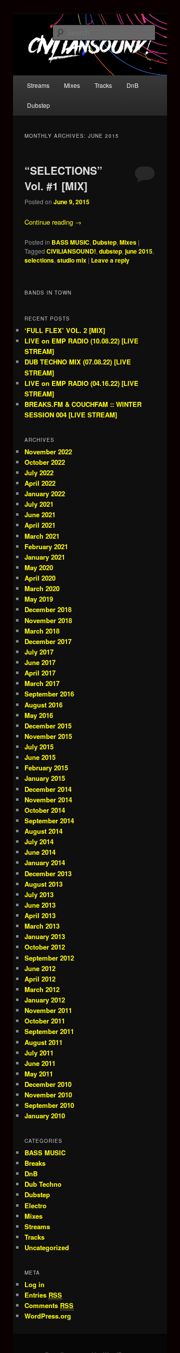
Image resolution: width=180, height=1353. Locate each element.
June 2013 (40, 905)
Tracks (103, 85)
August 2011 (43, 1042)
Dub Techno (43, 1184)
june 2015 (138, 251)
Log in (34, 1284)
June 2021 (40, 514)
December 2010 (48, 1084)
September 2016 (49, 693)
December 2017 (48, 641)
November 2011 (48, 1010)
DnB (132, 85)
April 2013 (40, 915)
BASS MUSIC (71, 242)
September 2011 (49, 1031)
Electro (35, 1205)
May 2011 (38, 1073)
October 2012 (44, 947)
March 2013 (42, 926)
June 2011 (40, 1063)
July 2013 (39, 894)
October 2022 (44, 462)
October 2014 (44, 810)
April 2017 (40, 672)
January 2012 (44, 1000)
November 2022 (48, 451)
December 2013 (48, 873)
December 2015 (48, 725)
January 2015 (44, 778)
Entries (43, 1295)
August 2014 (43, 831)
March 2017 (42, 683)
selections (39, 260)
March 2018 (42, 631)
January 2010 (44, 1115)
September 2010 (49, 1105)
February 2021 (46, 546)
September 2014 (49, 820)
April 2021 (40, 525)
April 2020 (40, 578)
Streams (38, 85)
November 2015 (48, 736)
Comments (49, 1305)
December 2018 (48, 609)
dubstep (110, 251)
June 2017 (40, 662)
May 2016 (38, 715)
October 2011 (44, 1020)
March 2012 (42, 989)
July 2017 (39, 652)
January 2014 (44, 862)
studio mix (71, 260)
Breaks (35, 1163)
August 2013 (43, 884)
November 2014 (48, 799)
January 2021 (44, 557)
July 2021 (39, 504)
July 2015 (39, 746)
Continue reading (53, 222)
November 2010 (48, 1094)
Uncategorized (46, 1247)
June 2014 (40, 852)
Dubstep (38, 105)
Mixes (72, 85)
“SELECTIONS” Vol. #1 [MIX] (63, 178)
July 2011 (39, 1052)
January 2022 (44, 493)
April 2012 (40, 979)
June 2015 (40, 757)
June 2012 (40, 968)
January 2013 (44, 936)
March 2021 (42, 536)
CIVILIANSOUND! (71, 251)
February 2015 (46, 767)
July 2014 (39, 841)
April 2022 (40, 483)
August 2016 (43, 704)
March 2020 (42, 588)
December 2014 (48, 789)
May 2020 (38, 567)
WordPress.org (47, 1316)
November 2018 (48, 620)
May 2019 (38, 599)
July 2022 (39, 472)
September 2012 (49, 958)
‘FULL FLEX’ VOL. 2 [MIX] (64, 330)
